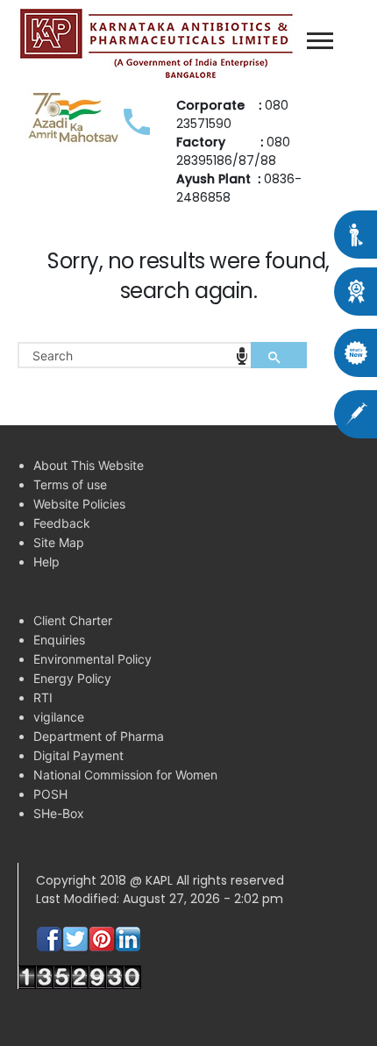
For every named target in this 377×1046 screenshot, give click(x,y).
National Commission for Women (125, 774)
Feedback (61, 523)
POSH (50, 793)
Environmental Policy (92, 658)
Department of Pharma (98, 736)
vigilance (58, 716)
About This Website (88, 465)
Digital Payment (78, 755)
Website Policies (79, 503)
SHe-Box (58, 813)
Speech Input (242, 355)
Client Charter (72, 620)
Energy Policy (72, 678)
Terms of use (70, 484)
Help (46, 561)
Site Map (58, 542)
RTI (43, 697)
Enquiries (59, 639)
